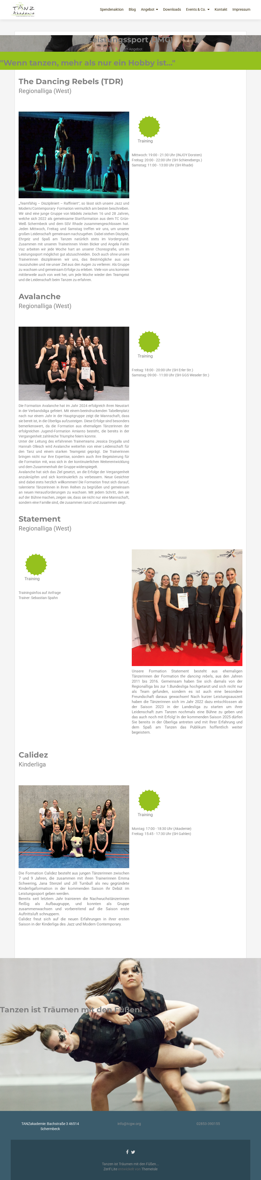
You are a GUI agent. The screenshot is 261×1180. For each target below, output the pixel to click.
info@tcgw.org (129, 1124)
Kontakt (221, 9)
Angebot (147, 9)
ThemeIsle (149, 1169)
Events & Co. (196, 9)
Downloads (172, 9)
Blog (132, 9)
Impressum (241, 9)
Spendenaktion (112, 9)
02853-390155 (208, 1124)
